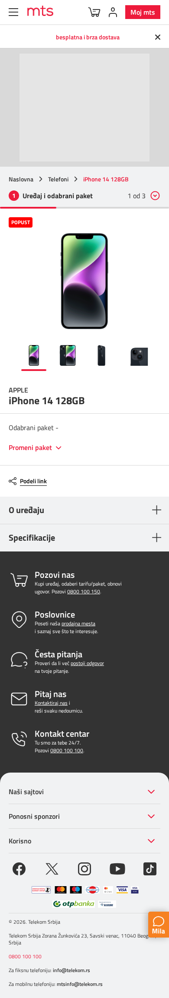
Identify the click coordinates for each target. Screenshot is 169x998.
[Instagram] (84, 868)
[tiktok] (150, 868)
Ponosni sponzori (34, 816)
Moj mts (142, 12)
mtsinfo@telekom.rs (80, 984)
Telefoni (58, 179)
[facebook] (19, 868)
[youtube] (117, 868)
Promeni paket (31, 447)
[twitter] (52, 868)
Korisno (20, 841)
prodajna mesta (78, 623)
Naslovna (21, 179)
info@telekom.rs (71, 970)
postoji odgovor (87, 663)
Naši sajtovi (26, 791)
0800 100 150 (83, 591)
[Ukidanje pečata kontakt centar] (41, 889)
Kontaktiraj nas (51, 703)
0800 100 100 (66, 750)
